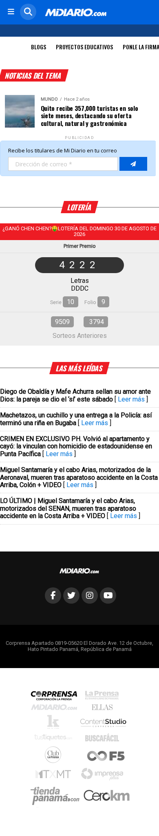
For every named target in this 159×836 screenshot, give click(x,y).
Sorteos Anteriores (80, 336)
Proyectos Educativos (84, 46)
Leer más (131, 399)
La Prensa (104, 697)
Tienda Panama (57, 796)
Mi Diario (56, 709)
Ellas (104, 709)
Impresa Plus (104, 776)
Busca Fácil (104, 739)
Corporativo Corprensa (57, 697)
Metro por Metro (55, 776)
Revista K (55, 724)
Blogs (38, 46)
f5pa (106, 756)
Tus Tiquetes (55, 739)
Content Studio (104, 724)
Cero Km (106, 796)
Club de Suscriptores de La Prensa (55, 757)
